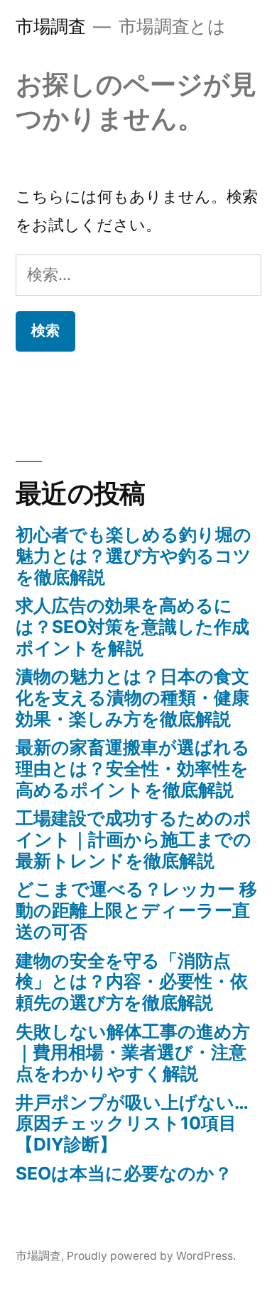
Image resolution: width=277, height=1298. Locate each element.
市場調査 (50, 26)
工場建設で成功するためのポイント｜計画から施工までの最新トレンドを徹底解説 (133, 839)
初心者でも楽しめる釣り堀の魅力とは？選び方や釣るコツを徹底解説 (133, 555)
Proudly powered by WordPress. (151, 1256)
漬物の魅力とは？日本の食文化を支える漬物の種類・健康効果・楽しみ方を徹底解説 (132, 697)
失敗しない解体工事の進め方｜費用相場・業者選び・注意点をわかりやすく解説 (133, 1052)
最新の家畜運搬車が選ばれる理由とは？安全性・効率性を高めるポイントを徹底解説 (133, 768)
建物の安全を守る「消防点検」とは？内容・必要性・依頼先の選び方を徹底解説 (132, 981)
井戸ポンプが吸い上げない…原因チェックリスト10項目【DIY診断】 (132, 1123)
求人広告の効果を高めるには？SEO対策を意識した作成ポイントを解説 (132, 626)
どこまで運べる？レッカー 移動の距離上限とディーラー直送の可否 (136, 909)
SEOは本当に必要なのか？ (124, 1173)
